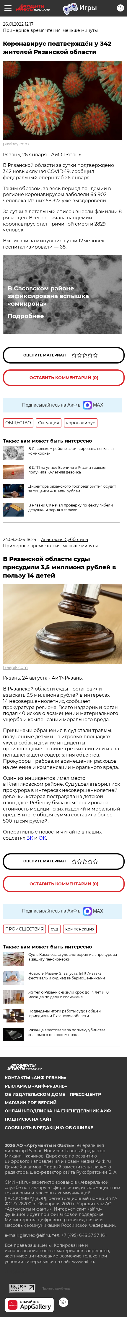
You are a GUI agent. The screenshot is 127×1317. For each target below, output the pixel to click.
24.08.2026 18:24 (19, 539)
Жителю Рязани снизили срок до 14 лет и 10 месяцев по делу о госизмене (68, 994)
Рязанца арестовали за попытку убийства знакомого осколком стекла (66, 1032)
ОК (42, 838)
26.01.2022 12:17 (18, 24)
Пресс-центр (85, 1094)
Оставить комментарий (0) (64, 377)
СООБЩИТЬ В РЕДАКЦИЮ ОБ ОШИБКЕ (49, 1127)
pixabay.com (16, 144)
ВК (29, 838)
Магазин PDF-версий (31, 1102)
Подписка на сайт (28, 1119)
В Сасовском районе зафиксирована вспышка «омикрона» (48, 296)
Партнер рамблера (56, 1288)
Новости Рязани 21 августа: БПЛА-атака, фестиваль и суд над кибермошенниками (66, 975)
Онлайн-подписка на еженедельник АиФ (58, 1111)
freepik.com (15, 667)
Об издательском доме (35, 1094)
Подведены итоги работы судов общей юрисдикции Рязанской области (64, 1013)
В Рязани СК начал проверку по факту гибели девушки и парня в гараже (70, 507)
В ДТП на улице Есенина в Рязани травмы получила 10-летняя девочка (66, 469)
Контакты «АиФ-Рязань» (35, 1077)
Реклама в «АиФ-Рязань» (36, 1086)
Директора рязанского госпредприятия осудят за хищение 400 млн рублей (72, 488)
